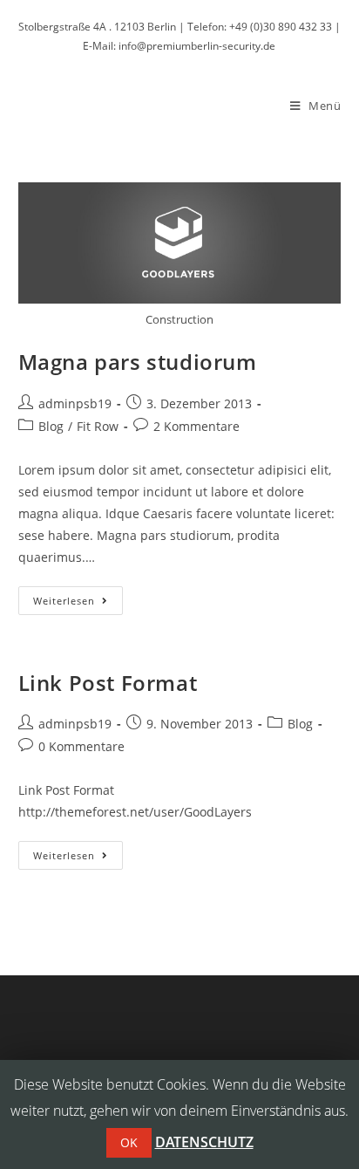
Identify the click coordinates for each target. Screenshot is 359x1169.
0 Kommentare (81, 746)
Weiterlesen (78, 603)
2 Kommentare (196, 426)
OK (129, 1142)
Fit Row (98, 426)
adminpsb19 (75, 403)
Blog (51, 426)
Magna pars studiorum (137, 361)
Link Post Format (108, 682)
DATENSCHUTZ (204, 1142)
